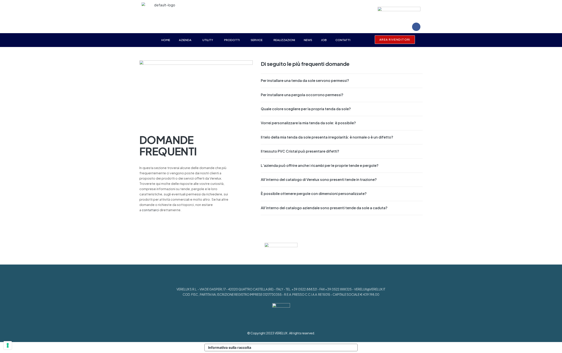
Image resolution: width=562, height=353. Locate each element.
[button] (186, 40)
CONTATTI (342, 40)
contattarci (150, 210)
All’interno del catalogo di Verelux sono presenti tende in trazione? (319, 179)
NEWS (308, 40)
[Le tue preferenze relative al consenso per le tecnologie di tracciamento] (8, 345)
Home (165, 40)
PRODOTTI (232, 40)
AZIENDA (185, 40)
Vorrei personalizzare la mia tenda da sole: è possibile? (308, 123)
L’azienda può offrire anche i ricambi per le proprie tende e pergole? (319, 165)
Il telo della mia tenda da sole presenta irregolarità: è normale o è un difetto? (327, 137)
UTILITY (207, 40)
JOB (324, 40)
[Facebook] (416, 27)
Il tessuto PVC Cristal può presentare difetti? (300, 151)
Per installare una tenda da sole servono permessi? (305, 80)
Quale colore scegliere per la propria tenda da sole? (306, 108)
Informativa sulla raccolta (229, 347)
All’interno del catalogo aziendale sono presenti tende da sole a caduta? (324, 207)
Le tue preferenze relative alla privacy (306, 347)
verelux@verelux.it (369, 289)
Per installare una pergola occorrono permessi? (302, 94)
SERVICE (257, 40)
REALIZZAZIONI (284, 40)
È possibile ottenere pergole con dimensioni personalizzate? (314, 193)
